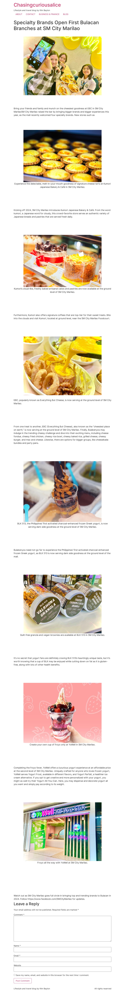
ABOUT (19, 14)
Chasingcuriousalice (37, 5)
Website (17, 965)
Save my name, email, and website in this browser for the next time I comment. (52, 975)
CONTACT (30, 14)
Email (17, 956)
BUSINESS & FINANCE (49, 14)
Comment (19, 915)
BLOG (65, 14)
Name (17, 946)
